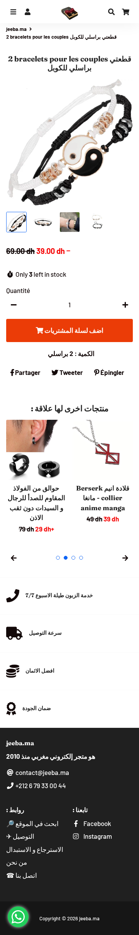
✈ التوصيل (20, 836)
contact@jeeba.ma (41, 772)
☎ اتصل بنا (21, 875)
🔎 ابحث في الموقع (32, 823)
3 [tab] (73, 558)
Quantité (18, 290)
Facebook (96, 823)
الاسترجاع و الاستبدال (34, 849)
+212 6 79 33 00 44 (40, 785)
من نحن (16, 862)
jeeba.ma (16, 29)
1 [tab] (58, 558)
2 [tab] (66, 558)
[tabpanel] (36, 477)
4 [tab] (81, 558)
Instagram (97, 836)
